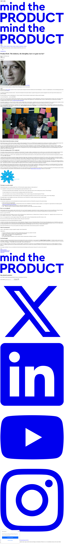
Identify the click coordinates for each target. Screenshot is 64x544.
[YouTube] (32, 468)
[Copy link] (1, 57)
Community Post (3, 51)
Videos (11, 46)
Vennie (25, 46)
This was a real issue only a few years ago (9, 204)
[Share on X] (2, 57)
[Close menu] (1, 45)
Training (17, 46)
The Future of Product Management (18, 100)
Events (14, 46)
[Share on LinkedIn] (3, 57)
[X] (32, 342)
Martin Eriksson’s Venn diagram (36, 168)
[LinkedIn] (32, 405)
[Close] (18, 531)
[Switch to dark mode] (5, 1)
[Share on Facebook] (4, 57)
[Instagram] (32, 531)
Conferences (21, 46)
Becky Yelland (8, 89)
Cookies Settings (10, 540)
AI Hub (5, 46)
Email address (2, 279)
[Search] (3, 1)
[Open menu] (1, 1)
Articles (2, 46)
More (1, 88)
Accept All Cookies (10, 537)
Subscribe (16, 279)
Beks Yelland (27, 85)
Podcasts (8, 46)
